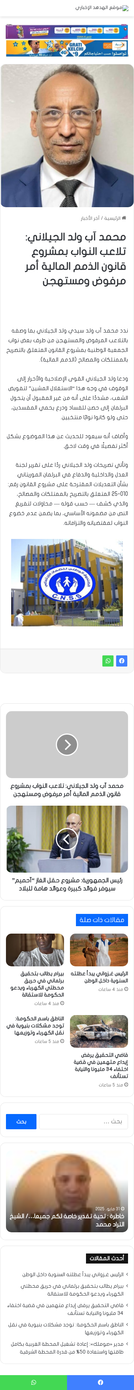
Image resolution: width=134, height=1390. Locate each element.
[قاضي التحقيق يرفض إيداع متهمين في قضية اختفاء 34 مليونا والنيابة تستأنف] (99, 1031)
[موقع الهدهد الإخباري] (101, 8)
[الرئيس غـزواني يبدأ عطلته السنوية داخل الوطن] (99, 950)
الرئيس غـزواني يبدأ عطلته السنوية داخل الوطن (73, 1274)
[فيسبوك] (121, 661)
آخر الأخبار (90, 218)
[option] (67, 1191)
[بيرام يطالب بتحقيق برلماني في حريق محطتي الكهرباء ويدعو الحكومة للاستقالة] (35, 950)
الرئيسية (113, 218)
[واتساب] (108, 661)
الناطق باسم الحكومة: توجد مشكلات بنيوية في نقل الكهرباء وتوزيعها (35, 1026)
